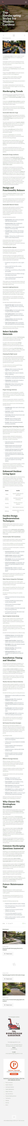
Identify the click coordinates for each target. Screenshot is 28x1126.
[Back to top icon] (14, 1117)
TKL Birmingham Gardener (14, 1017)
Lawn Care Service (9, 1094)
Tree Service (8, 1098)
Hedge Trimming (9, 1091)
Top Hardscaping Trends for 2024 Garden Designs (14, 975)
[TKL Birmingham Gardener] (3, 2)
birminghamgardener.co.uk (14, 1042)
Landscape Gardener (10, 1087)
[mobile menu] (26, 2)
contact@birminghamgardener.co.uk (14, 1053)
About (7, 1105)
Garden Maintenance (10, 1089)
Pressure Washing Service (11, 1096)
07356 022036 (14, 1049)
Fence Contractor (9, 1082)
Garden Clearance (9, 1085)
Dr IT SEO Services (20, 1120)
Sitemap (7, 1100)
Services (7, 1102)
